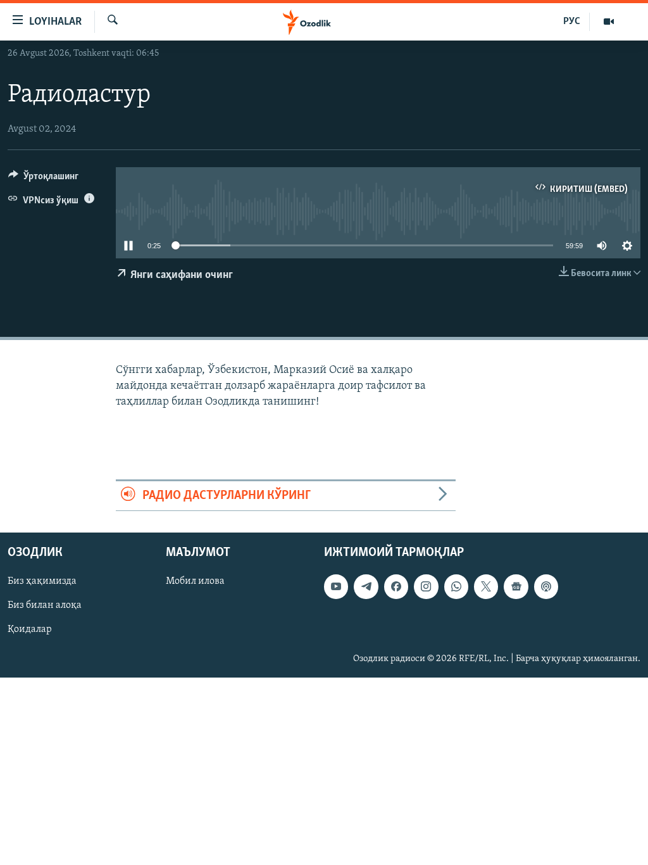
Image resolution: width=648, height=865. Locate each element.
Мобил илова (195, 581)
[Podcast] (546, 586)
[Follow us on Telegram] (366, 586)
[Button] (43, 179)
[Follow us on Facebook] (396, 586)
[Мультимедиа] (609, 21)
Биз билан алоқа (45, 605)
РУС (571, 21)
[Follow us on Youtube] (336, 586)
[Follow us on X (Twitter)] (486, 586)
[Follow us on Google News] (516, 586)
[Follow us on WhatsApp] (456, 586)
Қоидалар (30, 629)
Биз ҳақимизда (42, 581)
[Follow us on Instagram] (426, 586)
